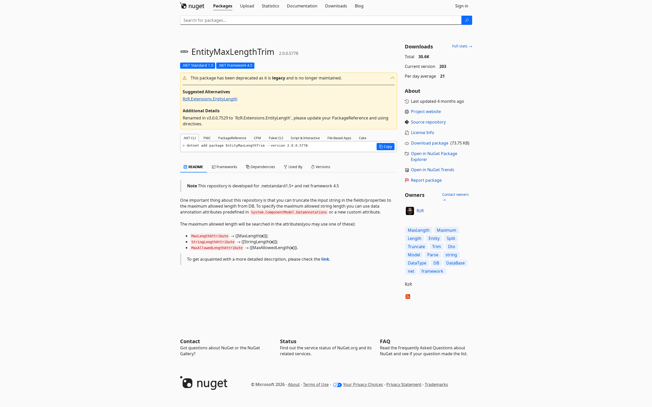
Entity (434, 238)
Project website (426, 111)
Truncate (416, 246)
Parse (432, 255)
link (325, 259)
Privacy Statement (403, 384)
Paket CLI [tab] (276, 138)
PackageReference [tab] (232, 138)
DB (436, 263)
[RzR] (410, 211)
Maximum (446, 230)
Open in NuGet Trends (432, 169)
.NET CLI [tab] (189, 138)
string (451, 255)
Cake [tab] (362, 138)
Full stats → (462, 46)
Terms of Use (316, 384)
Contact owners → (455, 197)
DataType (417, 263)
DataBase (455, 263)
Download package (429, 143)
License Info (422, 132)
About (294, 384)
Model (414, 255)
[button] (289, 78)
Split (451, 238)
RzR (420, 210)
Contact (190, 341)
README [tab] (195, 166)
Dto (451, 246)
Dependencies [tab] (262, 166)
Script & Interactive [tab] (305, 138)
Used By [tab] (294, 166)
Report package (426, 180)
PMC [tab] (207, 138)
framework (432, 271)
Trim (436, 246)
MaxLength (419, 230)
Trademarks (436, 384)
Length (414, 238)
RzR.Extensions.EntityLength (210, 99)
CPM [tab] (257, 138)
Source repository (428, 122)
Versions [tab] (322, 166)
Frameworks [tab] (226, 166)
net (411, 271)
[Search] (466, 20)
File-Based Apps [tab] (339, 138)
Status (288, 341)
